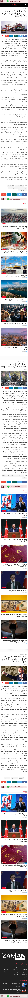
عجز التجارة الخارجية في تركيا (14, 188)
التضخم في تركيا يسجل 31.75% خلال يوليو (15, 252)
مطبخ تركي (6, 969)
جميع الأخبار (15, 969)
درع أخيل (24, 478)
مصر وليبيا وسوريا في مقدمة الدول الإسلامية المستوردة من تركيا (15, 227)
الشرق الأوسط (21, 362)
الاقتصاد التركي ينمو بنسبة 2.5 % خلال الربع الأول (15, 348)
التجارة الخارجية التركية (19, 185)
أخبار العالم (4, 562)
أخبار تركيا (3, 297)
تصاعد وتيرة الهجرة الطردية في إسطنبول (16, 300)
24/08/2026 (24, 230)
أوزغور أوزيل (21, 778)
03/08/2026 (24, 253)
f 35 (23, 475)
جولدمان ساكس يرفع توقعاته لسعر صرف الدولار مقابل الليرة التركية (14, 615)
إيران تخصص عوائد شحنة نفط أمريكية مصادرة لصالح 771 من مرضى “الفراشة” (15, 641)
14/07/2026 (24, 301)
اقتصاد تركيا (21, 8)
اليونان (12, 475)
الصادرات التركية (11, 185)
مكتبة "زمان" (6, 972)
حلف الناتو (4, 475)
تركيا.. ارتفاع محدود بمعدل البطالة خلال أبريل (15, 324)
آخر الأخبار (25, 967)
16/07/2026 (24, 277)
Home (26, 8)
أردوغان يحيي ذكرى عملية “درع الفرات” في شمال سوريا (15, 540)
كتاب (17, 977)
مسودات (7, 967)
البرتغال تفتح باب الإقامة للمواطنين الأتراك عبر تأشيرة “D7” (15, 566)
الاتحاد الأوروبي (17, 475)
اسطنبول (16, 778)
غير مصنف (16, 974)
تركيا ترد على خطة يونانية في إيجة (17, 590)
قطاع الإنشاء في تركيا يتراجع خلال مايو (16, 276)
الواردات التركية (23, 188)
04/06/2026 (24, 325)
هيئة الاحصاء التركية (22, 190)
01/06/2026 (24, 351)
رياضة (17, 972)
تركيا (8, 475)
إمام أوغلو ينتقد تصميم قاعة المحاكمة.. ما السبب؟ (15, 514)
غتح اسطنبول (7, 778)
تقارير (17, 967)
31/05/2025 (25, 19)
